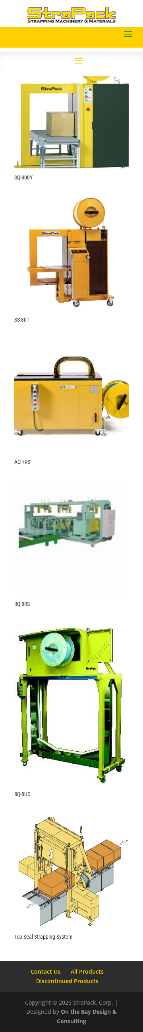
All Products (87, 971)
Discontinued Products (67, 981)
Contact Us (45, 971)
